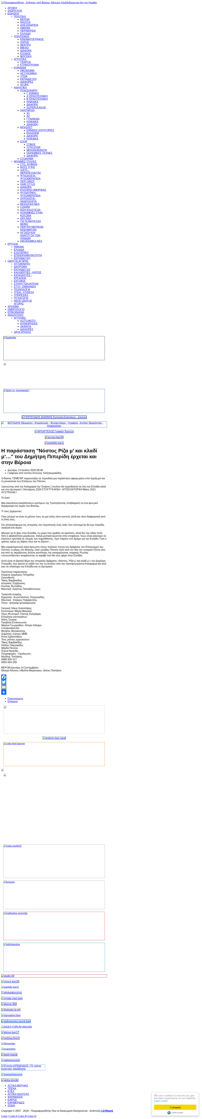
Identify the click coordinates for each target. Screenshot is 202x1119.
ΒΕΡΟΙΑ (25, 19)
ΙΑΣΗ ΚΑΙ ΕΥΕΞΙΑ (30, 210)
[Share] (54, 692)
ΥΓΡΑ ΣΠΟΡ (34, 147)
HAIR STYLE (27, 184)
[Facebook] (54, 677)
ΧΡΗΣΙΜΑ (13, 306)
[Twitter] (54, 682)
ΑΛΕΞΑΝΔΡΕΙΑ (29, 25)
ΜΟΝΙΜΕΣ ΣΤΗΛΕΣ (25, 161)
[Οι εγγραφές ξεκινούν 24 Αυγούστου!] (10, 981)
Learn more (160, 1101)
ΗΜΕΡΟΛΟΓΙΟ (16, 309)
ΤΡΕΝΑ (12, 1088)
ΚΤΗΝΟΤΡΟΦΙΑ (29, 65)
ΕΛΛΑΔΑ (25, 33)
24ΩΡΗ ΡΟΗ (15, 10)
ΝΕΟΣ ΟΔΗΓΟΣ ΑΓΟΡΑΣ (23, 302)
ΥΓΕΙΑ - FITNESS (24, 292)
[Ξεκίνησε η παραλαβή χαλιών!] (10, 1032)
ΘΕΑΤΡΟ (25, 45)
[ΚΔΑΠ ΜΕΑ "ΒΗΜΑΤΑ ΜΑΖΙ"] (11, 998)
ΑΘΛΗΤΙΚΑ (20, 87)
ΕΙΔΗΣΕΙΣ (13, 13)
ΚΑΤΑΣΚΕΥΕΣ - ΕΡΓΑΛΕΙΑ (23, 276)
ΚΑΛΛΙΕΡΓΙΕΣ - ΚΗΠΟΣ (27, 272)
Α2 (28, 116)
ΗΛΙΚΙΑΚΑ (32, 101)
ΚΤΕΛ (11, 1091)
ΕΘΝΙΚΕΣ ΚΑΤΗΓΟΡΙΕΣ (40, 130)
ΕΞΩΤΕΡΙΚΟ (21, 252)
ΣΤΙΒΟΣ (31, 144)
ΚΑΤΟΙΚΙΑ (19, 281)
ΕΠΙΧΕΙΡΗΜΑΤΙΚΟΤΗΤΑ (28, 255)
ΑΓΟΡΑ (24, 84)
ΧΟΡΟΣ (24, 42)
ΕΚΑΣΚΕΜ (33, 133)
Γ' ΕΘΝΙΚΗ (33, 93)
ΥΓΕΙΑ (23, 76)
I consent (175, 1107)
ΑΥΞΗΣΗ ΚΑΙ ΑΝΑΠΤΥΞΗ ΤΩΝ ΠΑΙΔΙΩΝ (30, 235)
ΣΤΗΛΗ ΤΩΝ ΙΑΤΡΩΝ (26, 283)
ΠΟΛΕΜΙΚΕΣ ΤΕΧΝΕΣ (39, 153)
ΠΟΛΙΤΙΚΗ (20, 16)
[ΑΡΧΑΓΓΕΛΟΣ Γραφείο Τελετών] (54, 431)
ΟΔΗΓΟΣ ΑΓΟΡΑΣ (18, 261)
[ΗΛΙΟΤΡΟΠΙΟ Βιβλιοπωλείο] (10, 1009)
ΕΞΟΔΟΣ (25, 53)
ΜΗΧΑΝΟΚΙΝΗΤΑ (37, 150)
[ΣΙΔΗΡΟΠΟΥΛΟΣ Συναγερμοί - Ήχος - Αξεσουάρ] (16, 1021)
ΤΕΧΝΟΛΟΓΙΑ (22, 289)
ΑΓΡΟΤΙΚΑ (20, 59)
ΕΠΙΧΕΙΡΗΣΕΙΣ (29, 323)
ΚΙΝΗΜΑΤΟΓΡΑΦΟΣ (32, 39)
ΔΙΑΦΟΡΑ (26, 50)
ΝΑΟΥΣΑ (25, 22)
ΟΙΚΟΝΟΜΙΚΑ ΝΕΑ (31, 241)
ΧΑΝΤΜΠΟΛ (27, 110)
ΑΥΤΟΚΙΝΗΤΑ (22, 264)
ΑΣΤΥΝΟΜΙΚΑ (28, 73)
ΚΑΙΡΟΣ (12, 1099)
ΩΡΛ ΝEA (25, 218)
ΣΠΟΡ (23, 141)
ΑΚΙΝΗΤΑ (25, 326)
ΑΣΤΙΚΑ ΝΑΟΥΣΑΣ (18, 1094)
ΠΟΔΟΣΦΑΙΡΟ (28, 90)
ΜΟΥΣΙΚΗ (26, 56)
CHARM (25, 207)
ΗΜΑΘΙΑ (25, 28)
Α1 (28, 113)
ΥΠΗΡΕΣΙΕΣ (21, 295)
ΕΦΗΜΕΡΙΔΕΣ (16, 1102)
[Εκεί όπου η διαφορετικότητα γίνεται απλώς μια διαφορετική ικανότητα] (10, 1060)
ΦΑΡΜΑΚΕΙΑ (15, 1097)
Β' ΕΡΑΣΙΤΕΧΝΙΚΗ (37, 99)
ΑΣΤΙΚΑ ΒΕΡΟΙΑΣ (18, 1085)
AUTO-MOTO (28, 320)
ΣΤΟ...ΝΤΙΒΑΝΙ (28, 164)
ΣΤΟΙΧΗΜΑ (26, 158)
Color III (22, 1116)
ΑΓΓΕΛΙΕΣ (20, 318)
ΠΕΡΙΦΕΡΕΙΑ (28, 30)
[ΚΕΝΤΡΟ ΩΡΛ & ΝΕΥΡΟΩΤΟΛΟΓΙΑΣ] (10, 987)
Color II (13, 1116)
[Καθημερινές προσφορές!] (54, 401)
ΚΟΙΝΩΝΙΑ (20, 67)
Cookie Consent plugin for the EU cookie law (175, 1112)
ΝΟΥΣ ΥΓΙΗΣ (27, 167)
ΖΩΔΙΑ (11, 1105)
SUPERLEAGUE (36, 107)
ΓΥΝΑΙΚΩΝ (33, 119)
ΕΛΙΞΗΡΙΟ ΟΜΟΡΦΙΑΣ (33, 190)
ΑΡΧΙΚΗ (12, 8)
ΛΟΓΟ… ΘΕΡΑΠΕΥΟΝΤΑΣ (30, 171)
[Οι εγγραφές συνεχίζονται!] (54, 926)
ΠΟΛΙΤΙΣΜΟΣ (21, 36)
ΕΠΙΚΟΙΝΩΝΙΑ (16, 312)
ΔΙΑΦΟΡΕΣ (26, 82)
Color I (5, 1116)
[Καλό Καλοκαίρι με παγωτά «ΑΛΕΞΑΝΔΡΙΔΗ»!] (54, 808)
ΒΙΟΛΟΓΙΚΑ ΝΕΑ (29, 204)
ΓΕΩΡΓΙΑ (25, 62)
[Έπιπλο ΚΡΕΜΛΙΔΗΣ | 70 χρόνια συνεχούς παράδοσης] (23, 1068)
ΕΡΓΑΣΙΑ (13, 244)
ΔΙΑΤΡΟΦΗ (20, 266)
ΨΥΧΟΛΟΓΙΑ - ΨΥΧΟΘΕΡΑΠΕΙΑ (30, 177)
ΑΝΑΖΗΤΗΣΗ (15, 315)
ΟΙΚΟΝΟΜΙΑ (27, 70)
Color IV (31, 1116)
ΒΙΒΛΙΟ (24, 47)
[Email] (54, 687)
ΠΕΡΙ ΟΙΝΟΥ (27, 181)
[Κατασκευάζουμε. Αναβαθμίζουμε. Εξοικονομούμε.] (54, 443)
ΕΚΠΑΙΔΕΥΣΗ (28, 79)
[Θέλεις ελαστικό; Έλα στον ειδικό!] (54, 348)
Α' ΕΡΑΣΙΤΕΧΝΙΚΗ (37, 96)
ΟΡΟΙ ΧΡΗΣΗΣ (22, 332)
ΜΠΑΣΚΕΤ (26, 127)
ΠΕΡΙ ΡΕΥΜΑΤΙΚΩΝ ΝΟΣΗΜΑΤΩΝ (31, 228)
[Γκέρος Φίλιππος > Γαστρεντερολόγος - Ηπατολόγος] (9, 1004)
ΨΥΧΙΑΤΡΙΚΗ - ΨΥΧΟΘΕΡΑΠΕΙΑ (30, 194)
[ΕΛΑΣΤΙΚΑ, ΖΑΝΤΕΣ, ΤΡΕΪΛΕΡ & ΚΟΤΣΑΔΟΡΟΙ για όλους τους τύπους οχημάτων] (54, 417)
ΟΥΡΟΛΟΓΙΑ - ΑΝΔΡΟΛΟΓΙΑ (28, 200)
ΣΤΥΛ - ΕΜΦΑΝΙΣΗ (25, 286)
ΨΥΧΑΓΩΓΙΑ (21, 298)
